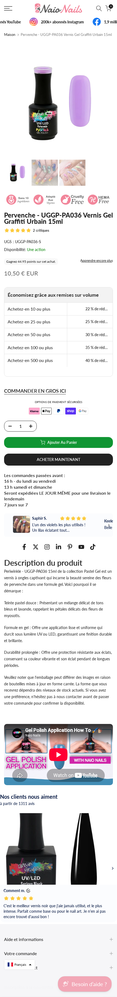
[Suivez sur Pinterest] (70, 547)
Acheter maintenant (58, 459)
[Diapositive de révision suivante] (109, 525)
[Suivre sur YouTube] (81, 547)
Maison (9, 34)
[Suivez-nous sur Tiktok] (93, 547)
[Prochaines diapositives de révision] (112, 868)
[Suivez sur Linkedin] (58, 547)
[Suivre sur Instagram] (47, 547)
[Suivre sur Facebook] (24, 547)
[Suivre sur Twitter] (36, 547)
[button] (19, 965)
